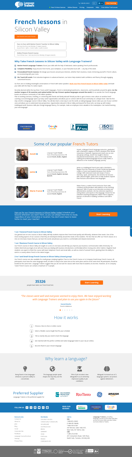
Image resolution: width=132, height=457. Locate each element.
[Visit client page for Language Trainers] (76, 455)
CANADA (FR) (53, 425)
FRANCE (43, 442)
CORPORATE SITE (46, 445)
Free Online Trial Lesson (109, 7)
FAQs (97, 7)
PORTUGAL (44, 440)
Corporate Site (19, 434)
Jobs (16, 427)
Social (16, 432)
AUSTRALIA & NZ (46, 430)
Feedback (17, 437)
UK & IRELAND (45, 428)
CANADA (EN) (45, 425)
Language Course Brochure (23, 439)
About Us (17, 425)
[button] (60, 313)
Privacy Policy (18, 444)
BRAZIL (43, 432)
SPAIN (42, 437)
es (102, 3)
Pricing (82, 7)
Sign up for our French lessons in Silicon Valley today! (38, 212)
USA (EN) (43, 423)
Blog (16, 430)
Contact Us (18, 422)
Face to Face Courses (58, 7)
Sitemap (17, 442)
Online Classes (72, 7)
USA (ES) (49, 423)
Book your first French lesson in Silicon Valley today (89, 84)
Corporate (90, 7)
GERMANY (44, 435)
